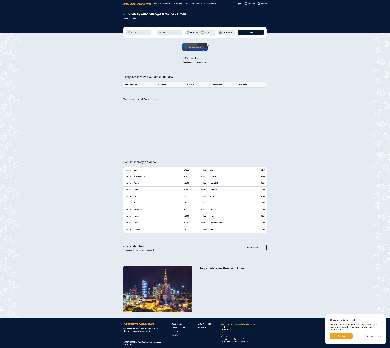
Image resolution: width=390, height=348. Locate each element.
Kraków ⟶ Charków (208, 203)
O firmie (192, 3)
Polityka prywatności (373, 336)
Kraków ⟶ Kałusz (132, 216)
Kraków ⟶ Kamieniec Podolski (212, 223)
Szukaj (251, 32)
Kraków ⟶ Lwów (131, 170)
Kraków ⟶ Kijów (207, 170)
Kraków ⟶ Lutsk (207, 229)
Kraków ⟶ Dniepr (207, 196)
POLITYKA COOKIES (204, 324)
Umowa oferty (201, 328)
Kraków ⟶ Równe (132, 183)
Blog (186, 3)
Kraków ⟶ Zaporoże (208, 209)
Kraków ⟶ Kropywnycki (134, 209)
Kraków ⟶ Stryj (131, 196)
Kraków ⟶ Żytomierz (209, 190)
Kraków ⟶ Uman (131, 223)
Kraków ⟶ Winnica (132, 203)
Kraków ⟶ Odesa (132, 190)
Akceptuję (341, 336)
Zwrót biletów (167, 3)
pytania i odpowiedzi (210, 3)
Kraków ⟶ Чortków (132, 229)
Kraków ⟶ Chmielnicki (209, 183)
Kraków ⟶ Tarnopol (208, 176)
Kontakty (199, 3)
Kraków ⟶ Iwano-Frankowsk (135, 176)
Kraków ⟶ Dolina (207, 216)
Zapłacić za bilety (178, 3)
